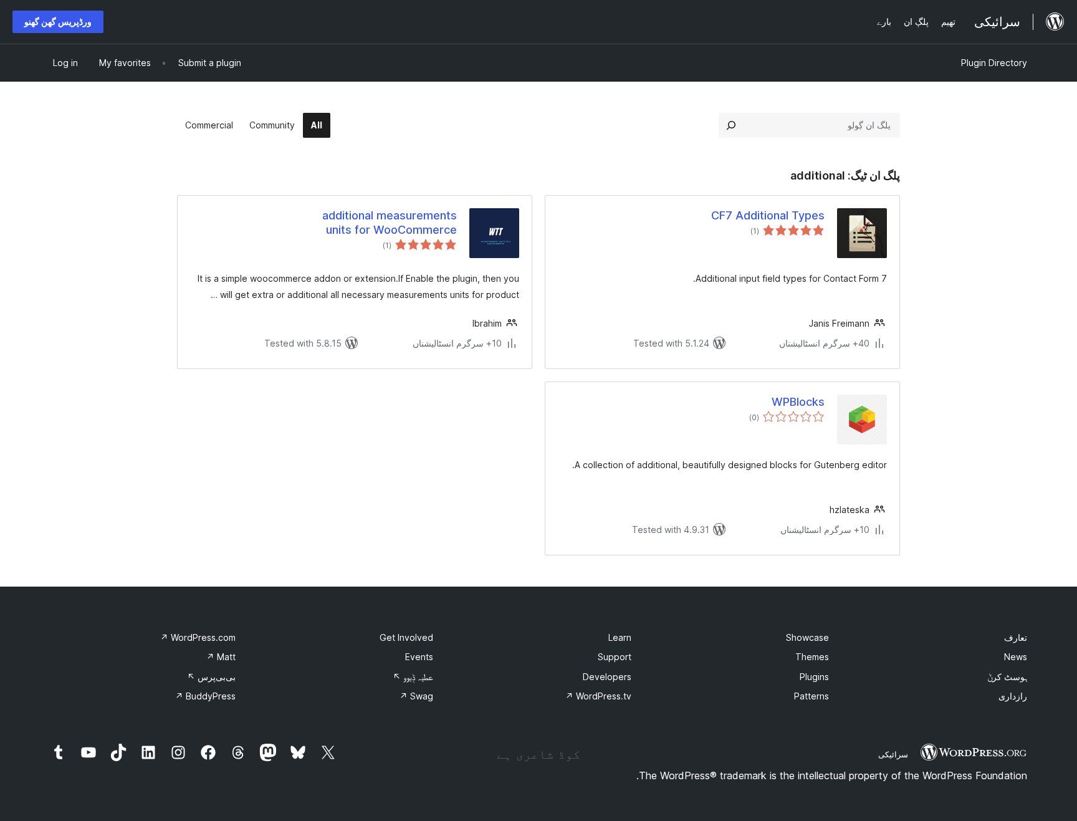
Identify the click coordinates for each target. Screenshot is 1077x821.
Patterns (811, 696)
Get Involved (406, 637)
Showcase (807, 637)
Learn (619, 637)
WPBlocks (798, 401)
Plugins (814, 676)
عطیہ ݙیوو (413, 676)
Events (419, 656)
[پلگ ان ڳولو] (731, 125)
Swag (416, 696)
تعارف (1015, 637)
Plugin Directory (994, 62)
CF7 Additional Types (768, 215)
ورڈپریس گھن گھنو (58, 21)
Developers (607, 676)
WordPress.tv (598, 696)
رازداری (1012, 696)
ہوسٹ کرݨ (1007, 676)
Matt (221, 656)
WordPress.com (198, 637)
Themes (812, 656)
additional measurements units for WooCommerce (389, 222)
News (1015, 656)
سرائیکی (893, 754)
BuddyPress (205, 696)
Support (614, 656)
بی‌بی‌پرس (211, 676)
